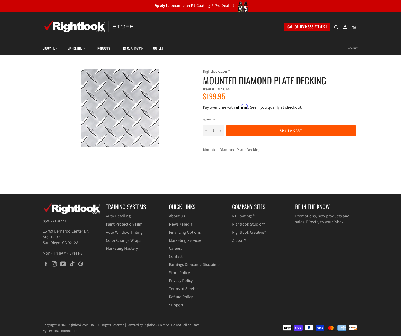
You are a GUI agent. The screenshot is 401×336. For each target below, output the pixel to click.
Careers (175, 248)
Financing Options (185, 232)
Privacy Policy (181, 281)
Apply (160, 6)
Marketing (75, 48)
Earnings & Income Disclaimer (195, 265)
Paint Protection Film (124, 224)
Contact (176, 256)
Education (50, 48)
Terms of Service (183, 289)
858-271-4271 (54, 221)
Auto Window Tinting (124, 232)
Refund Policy (181, 297)
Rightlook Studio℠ (248, 224)
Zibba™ (239, 240)
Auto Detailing (118, 216)
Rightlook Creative (157, 325)
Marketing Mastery (122, 248)
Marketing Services (185, 240)
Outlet (158, 48)
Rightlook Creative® (249, 232)
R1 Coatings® (133, 48)
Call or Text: (307, 26)
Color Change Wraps (123, 240)
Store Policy (179, 273)
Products (103, 48)
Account (353, 48)
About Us (177, 216)
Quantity (209, 120)
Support (176, 305)
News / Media (180, 224)
